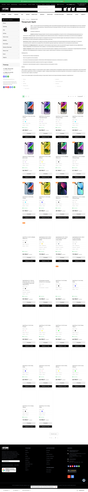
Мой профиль (48, 469)
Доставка (48, 450)
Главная (23, 19)
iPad (24, 81)
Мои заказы (48, 471)
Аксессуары (27, 462)
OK (55, 486)
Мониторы (59, 86)
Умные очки (27, 465)
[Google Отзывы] (72, 476)
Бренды (27, 19)
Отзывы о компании (50, 456)
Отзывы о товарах (49, 458)
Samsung (27, 452)
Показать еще (53, 433)
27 (55, 437)
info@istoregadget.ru (8, 79)
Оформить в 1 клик (29, 136)
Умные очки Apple (59, 81)
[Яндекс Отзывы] (69, 476)
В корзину (29, 133)
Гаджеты (57, 83)
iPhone (24, 79)
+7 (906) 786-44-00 (82, 3)
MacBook (57, 79)
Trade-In (47, 462)
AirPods (24, 83)
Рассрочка (48, 460)
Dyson (26, 467)
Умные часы (25, 85)
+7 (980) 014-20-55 (72, 451)
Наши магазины (49, 454)
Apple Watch (27, 88)
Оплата (47, 452)
